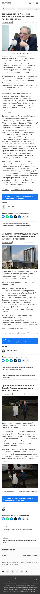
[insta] (7, 571)
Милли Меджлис (7, 22)
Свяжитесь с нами (30, 556)
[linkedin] (19, 216)
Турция (5, 189)
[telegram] (11, 216)
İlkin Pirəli (10, 207)
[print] (23, 216)
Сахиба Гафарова (9, 491)
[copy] (27, 216)
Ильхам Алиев (8, 9)
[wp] (7, 216)
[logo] (6, 3)
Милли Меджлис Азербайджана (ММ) (16, 333)
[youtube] (26, 571)
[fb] (3, 216)
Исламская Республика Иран (22, 189)
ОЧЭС (34, 85)
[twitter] (15, 216)
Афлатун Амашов (8, 90)
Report (11, 282)
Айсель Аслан (12, 350)
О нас (4, 556)
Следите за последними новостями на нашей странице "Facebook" (19, 197)
